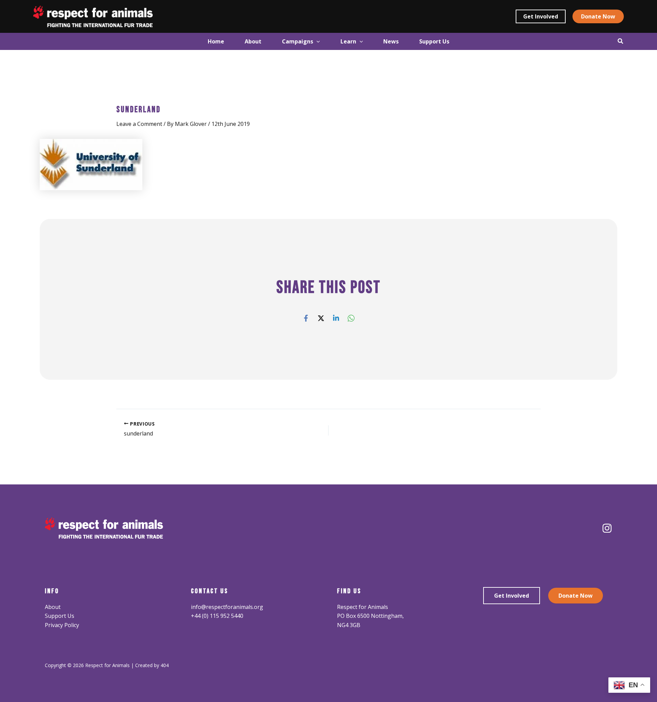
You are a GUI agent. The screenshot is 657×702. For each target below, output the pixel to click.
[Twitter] (321, 318)
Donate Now (575, 595)
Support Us (59, 616)
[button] (541, 16)
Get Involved (511, 595)
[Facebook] (305, 318)
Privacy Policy (62, 625)
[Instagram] (607, 528)
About (53, 607)
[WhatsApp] (351, 318)
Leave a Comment (139, 124)
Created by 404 (152, 665)
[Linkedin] (336, 318)
